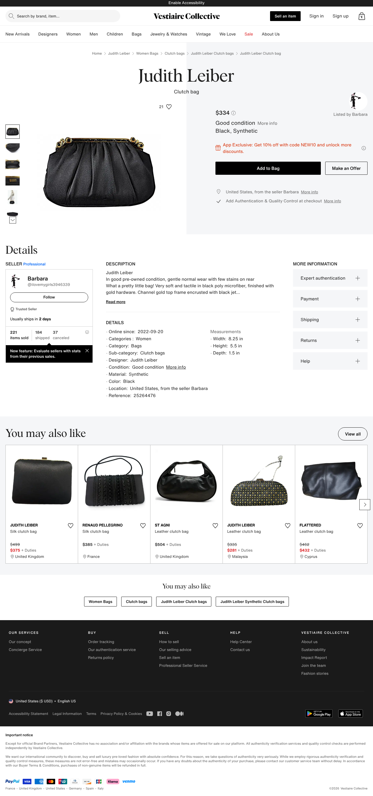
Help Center (241, 642)
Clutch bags (175, 53)
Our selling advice (175, 650)
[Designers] (62, 34)
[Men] (102, 34)
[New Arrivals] (34, 34)
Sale (249, 34)
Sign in (316, 16)
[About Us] (284, 34)
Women (73, 34)
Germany (75, 788)
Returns (309, 340)
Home (97, 53)
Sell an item (285, 16)
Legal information (67, 713)
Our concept (20, 642)
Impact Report (314, 658)
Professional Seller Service (183, 665)
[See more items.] (12, 220)
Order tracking (101, 642)
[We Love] (240, 34)
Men (94, 34)
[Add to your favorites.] (70, 525)
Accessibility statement (28, 713)
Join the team (313, 665)
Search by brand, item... (38, 16)
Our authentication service (112, 650)
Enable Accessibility (186, 3)
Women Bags (147, 53)
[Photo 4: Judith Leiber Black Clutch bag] (12, 181)
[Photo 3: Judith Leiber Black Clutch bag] (12, 164)
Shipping (310, 319)
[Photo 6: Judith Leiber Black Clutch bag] (12, 213)
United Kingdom (30, 788)
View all (353, 434)
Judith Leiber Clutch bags (212, 53)
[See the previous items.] (12, 124)
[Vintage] (215, 34)
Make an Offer (346, 168)
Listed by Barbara (350, 114)
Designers (48, 34)
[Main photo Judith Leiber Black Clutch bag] (12, 132)
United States (55, 788)
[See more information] (364, 148)
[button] (362, 16)
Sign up (341, 16)
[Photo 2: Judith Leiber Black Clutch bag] (12, 148)
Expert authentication (323, 278)
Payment (310, 298)
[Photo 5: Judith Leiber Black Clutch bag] (12, 197)
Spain (90, 788)
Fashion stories (314, 673)
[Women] (85, 34)
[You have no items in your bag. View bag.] (362, 16)
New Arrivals (17, 34)
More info (267, 123)
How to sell (169, 642)
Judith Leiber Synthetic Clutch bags (252, 602)
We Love (228, 34)
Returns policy (101, 658)
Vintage (203, 34)
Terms (91, 713)
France (10, 788)
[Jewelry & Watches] (191, 34)
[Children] (127, 34)
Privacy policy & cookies (121, 713)
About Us (271, 34)
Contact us (240, 650)
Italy (101, 788)
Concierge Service (25, 650)
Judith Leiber (119, 53)
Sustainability (313, 650)
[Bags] (146, 34)
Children (115, 34)
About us (309, 642)
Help (305, 361)
